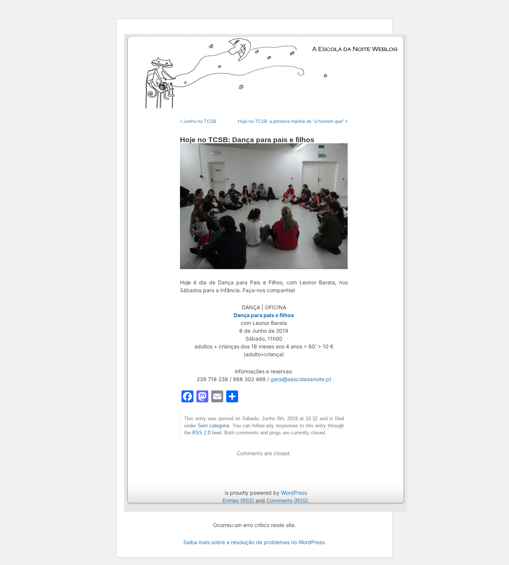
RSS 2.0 (201, 432)
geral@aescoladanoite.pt (301, 379)
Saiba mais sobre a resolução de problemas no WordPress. (254, 542)
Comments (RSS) (287, 500)
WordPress (294, 492)
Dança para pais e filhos (264, 315)
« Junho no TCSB (198, 121)
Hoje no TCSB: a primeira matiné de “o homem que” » (293, 121)
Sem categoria (214, 425)
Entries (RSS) (238, 500)
